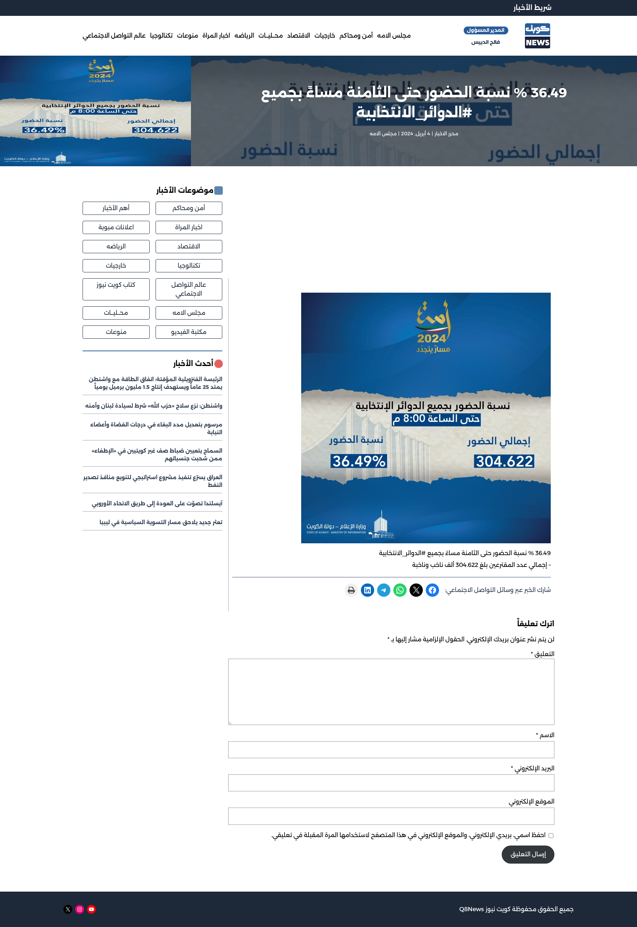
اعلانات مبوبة (116, 227)
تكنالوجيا (189, 265)
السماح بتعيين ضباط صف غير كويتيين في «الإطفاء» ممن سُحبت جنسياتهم (157, 454)
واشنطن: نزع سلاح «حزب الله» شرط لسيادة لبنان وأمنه (153, 405)
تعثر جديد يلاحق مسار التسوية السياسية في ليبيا (161, 522)
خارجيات (116, 265)
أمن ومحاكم (189, 208)
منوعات (116, 331)
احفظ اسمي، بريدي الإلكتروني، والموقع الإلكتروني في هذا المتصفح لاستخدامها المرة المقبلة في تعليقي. (408, 835)
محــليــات (116, 312)
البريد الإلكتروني (532, 768)
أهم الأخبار (115, 208)
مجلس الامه (383, 133)
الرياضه (116, 246)
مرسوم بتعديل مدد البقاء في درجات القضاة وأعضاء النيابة (156, 428)
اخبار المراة (188, 227)
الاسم (545, 735)
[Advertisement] (391, 231)
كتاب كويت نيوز (116, 284)
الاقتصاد (188, 246)
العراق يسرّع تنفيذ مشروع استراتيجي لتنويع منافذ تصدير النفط (152, 481)
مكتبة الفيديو (188, 331)
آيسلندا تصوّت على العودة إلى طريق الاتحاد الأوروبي (157, 503)
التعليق (542, 654)
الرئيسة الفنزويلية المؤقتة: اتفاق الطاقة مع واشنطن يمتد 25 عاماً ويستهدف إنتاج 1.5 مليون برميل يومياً (155, 383)
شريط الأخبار (532, 8)
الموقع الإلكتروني (531, 801)
